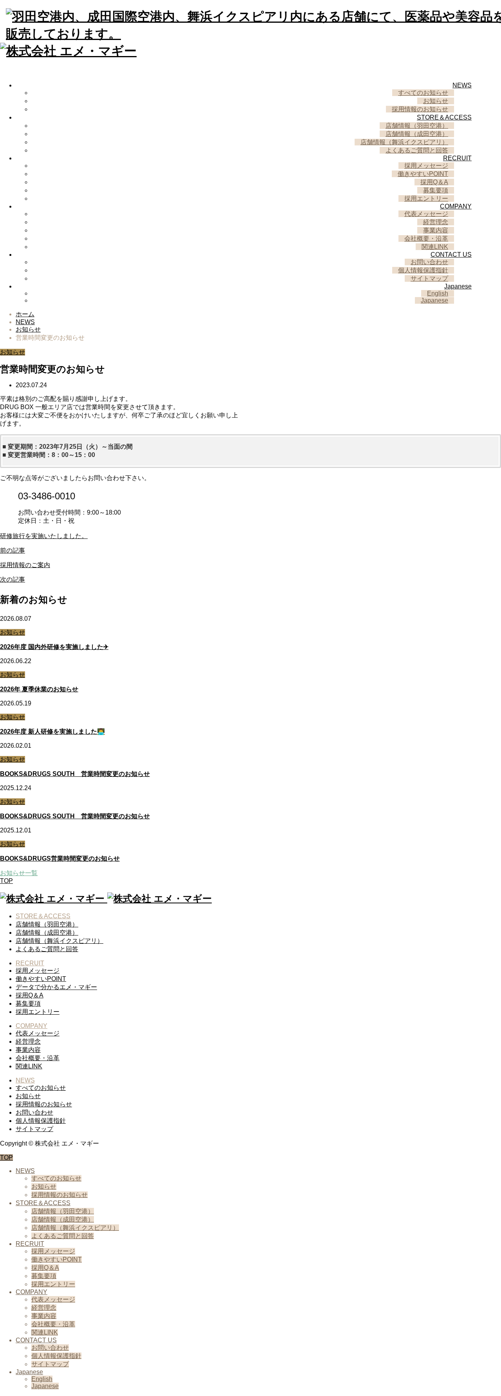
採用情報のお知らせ (420, 109)
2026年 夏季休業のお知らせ (39, 689)
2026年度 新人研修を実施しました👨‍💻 (52, 731)
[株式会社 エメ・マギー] (106, 898)
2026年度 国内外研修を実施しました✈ (54, 647)
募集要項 (435, 190)
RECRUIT (457, 158)
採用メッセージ (426, 165)
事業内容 (435, 230)
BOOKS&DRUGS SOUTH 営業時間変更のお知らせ (75, 774)
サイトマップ (429, 278)
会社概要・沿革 (426, 238)
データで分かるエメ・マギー (56, 987)
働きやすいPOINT (423, 173)
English (437, 293)
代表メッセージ (426, 213)
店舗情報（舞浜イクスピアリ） (404, 142)
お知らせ (435, 101)
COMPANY (456, 206)
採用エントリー (426, 198)
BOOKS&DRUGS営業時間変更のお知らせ (60, 858)
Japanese (458, 286)
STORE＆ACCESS (444, 117)
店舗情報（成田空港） (417, 134)
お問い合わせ (429, 262)
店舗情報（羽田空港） (417, 125)
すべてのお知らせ (423, 92)
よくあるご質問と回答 (417, 150)
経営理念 (435, 222)
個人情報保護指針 (423, 270)
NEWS (462, 85)
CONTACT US (451, 254)
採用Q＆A (434, 182)
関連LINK (435, 246)
